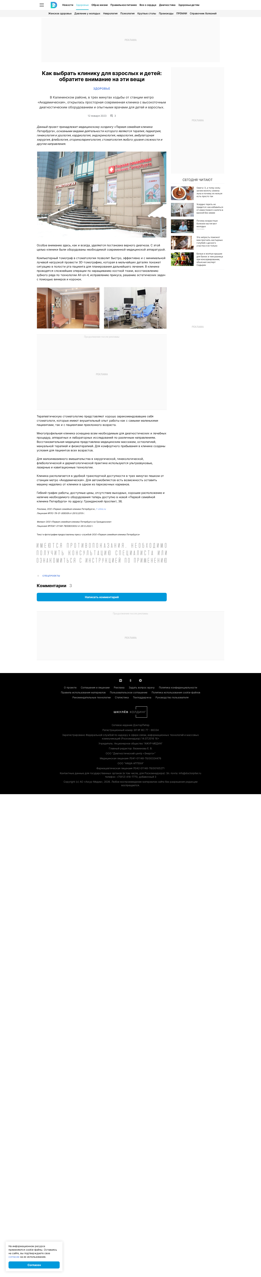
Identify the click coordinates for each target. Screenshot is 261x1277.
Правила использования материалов (83, 692)
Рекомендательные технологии (91, 697)
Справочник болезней (203, 13)
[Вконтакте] (120, 680)
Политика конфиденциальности (178, 687)
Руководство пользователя (172, 697)
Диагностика (167, 4)
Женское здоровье (60, 13)
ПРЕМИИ (181, 13)
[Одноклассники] (130, 680)
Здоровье (82, 4)
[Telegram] (140, 680)
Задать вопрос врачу (142, 687)
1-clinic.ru (101, 509)
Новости (67, 4)
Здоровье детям (188, 4)
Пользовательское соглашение (128, 692)
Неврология (110, 13)
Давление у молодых (87, 13)
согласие (14, 1256)
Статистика (122, 697)
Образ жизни (99, 4)
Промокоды (166, 13)
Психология (127, 13)
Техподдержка (142, 697)
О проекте (70, 687)
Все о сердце (148, 4)
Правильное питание (123, 4)
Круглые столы (146, 13)
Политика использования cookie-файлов (176, 692)
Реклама (119, 687)
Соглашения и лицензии (95, 687)
